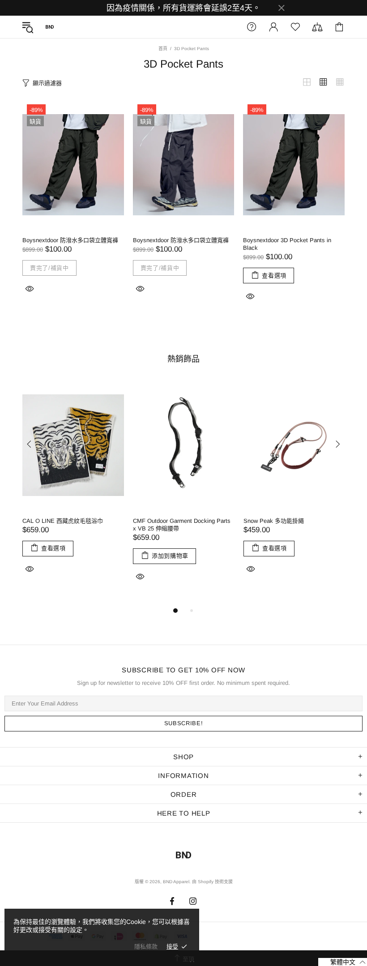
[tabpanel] (73, 489)
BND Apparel (49, 26)
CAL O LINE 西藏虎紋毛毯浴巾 (62, 520)
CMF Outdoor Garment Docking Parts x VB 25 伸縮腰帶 (181, 524)
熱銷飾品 (183, 359)
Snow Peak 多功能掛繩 (273, 520)
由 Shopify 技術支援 (212, 881)
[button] (342, 962)
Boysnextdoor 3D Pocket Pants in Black (287, 244)
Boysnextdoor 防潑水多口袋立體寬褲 (70, 240)
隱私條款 (146, 946)
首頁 (162, 48)
